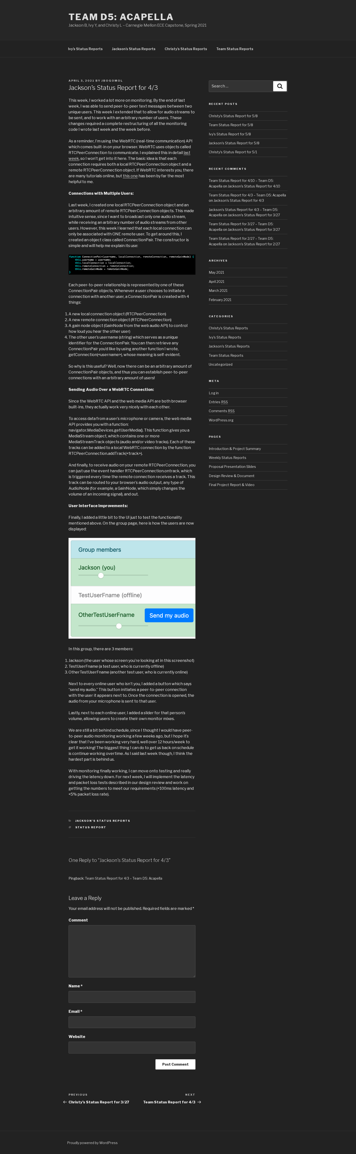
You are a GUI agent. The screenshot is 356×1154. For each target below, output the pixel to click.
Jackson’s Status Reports (133, 49)
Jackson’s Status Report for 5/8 (234, 143)
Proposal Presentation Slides (232, 467)
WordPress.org (221, 420)
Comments (222, 411)
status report (91, 827)
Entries (218, 402)
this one (130, 176)
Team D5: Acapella (121, 17)
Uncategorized (220, 364)
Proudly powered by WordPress (92, 1143)
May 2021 (216, 272)
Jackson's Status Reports (103, 820)
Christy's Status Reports (228, 328)
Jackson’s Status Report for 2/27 (254, 244)
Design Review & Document (232, 476)
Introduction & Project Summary (235, 449)
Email (75, 1011)
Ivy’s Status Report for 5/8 (230, 134)
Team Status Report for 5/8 (231, 125)
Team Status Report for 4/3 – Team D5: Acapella (123, 878)
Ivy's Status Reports (225, 337)
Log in (214, 393)
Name (76, 986)
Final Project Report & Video (232, 485)
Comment (78, 920)
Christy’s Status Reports (186, 49)
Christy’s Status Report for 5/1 (233, 152)
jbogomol (112, 80)
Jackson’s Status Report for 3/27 (254, 215)
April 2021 (216, 281)
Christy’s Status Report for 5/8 (233, 116)
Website (77, 1036)
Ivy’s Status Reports (85, 49)
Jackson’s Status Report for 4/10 (254, 186)
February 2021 (220, 300)
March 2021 (218, 290)
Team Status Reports (234, 49)
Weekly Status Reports (227, 458)
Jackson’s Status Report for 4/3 (239, 200)
